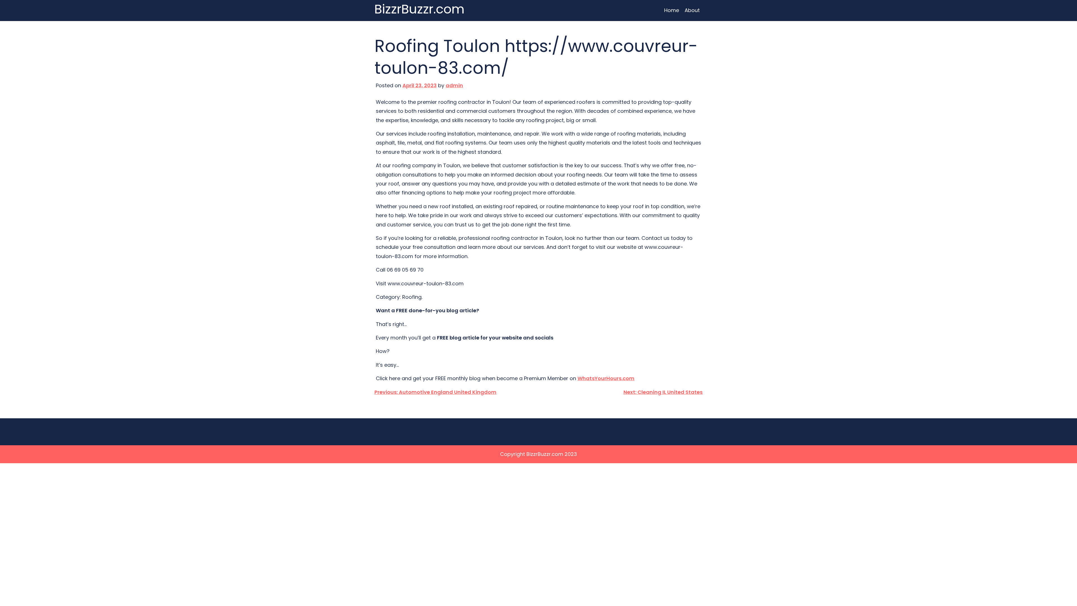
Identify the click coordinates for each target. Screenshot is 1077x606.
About (692, 10)
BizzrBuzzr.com (419, 9)
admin (454, 85)
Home (671, 10)
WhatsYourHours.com (605, 378)
